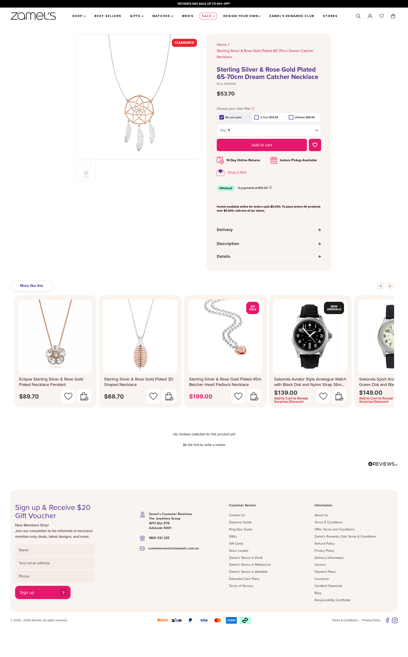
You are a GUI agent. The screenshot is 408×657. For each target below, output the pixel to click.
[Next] (390, 286)
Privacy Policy (324, 551)
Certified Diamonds (328, 586)
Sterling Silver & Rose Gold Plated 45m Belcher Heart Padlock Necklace (225, 382)
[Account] (370, 16)
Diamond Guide (240, 522)
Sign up (27, 592)
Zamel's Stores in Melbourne (250, 565)
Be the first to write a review (204, 445)
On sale (252, 308)
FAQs (233, 536)
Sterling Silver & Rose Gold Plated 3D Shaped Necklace (138, 382)
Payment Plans (325, 572)
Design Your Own (240, 16)
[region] (204, 4)
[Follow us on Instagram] (395, 620)
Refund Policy (324, 544)
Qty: (223, 130)
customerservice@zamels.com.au (173, 548)
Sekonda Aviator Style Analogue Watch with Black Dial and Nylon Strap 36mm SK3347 (310, 382)
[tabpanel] (204, 353)
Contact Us (237, 515)
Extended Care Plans (244, 579)
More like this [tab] (31, 285)
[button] (204, 444)
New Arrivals (334, 308)
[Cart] (393, 16)
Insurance (321, 579)
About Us (321, 515)
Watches (161, 16)
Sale (207, 16)
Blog (317, 593)
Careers (320, 565)
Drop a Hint (237, 172)
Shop (77, 16)
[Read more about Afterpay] (270, 187)
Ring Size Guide (240, 529)
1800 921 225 (159, 538)
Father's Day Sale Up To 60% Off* (204, 4)
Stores (330, 16)
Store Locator (239, 551)
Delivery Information (329, 558)
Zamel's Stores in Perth (246, 558)
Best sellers (107, 16)
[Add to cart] (84, 396)
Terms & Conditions (328, 522)
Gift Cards (236, 544)
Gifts (135, 16)
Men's (188, 16)
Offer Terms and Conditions (334, 529)
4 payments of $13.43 (253, 188)
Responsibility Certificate (332, 600)
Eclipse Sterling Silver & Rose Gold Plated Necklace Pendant (51, 382)
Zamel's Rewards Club (291, 16)
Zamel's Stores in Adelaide (248, 572)
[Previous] (381, 286)
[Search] (358, 16)
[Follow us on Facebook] (387, 620)
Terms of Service (241, 586)
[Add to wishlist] (315, 145)
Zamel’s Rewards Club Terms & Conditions (345, 536)
